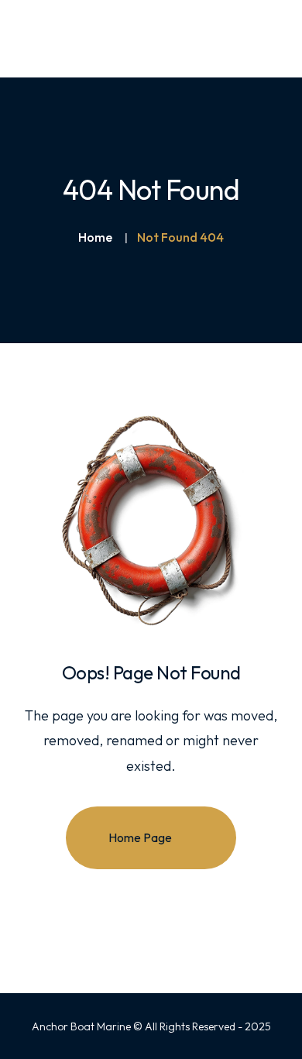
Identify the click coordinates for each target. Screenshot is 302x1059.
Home (95, 237)
